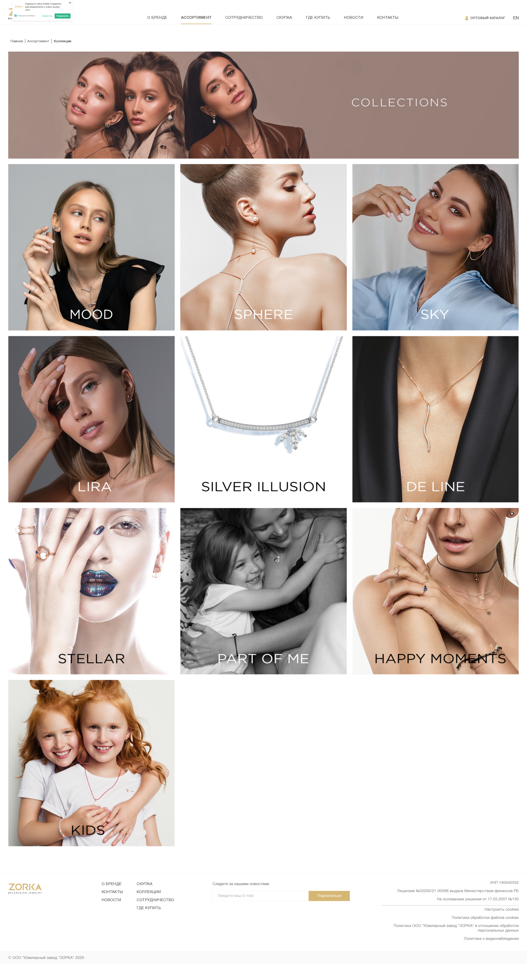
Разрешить (63, 15)
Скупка (284, 18)
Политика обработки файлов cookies (485, 918)
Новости (353, 18)
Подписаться (329, 896)
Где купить (318, 18)
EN (516, 18)
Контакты (387, 18)
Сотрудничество (244, 18)
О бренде (157, 18)
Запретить (47, 15)
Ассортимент (196, 17)
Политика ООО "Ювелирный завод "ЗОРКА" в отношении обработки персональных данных (456, 928)
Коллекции (149, 892)
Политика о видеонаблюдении (491, 939)
